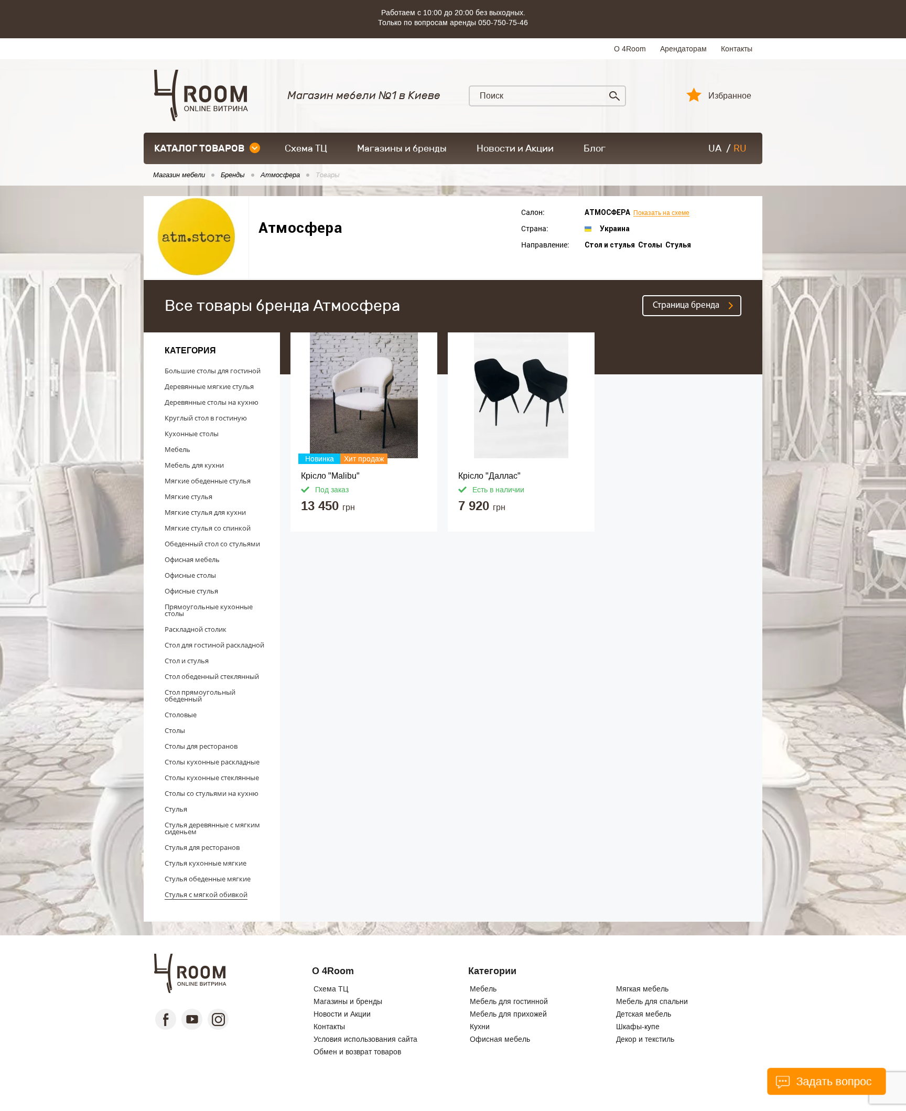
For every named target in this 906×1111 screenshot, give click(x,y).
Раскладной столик (195, 629)
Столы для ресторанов (201, 746)
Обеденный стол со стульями (212, 543)
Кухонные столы (192, 433)
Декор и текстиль (645, 1039)
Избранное (729, 96)
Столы (175, 730)
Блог (595, 148)
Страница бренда (686, 305)
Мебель (177, 449)
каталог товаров (199, 148)
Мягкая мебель (642, 989)
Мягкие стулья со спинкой (208, 528)
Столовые (181, 714)
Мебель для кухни (194, 465)
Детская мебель (643, 1014)
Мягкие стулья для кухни (205, 512)
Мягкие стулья (188, 496)
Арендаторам (683, 49)
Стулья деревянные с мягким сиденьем (212, 828)
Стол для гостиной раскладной (214, 645)
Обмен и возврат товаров (357, 1052)
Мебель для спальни (652, 1001)
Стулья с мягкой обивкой (206, 894)
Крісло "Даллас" (489, 475)
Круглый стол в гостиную (206, 418)
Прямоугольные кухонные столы (209, 610)
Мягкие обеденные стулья (208, 481)
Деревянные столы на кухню (211, 402)
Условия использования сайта (365, 1039)
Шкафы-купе (638, 1026)
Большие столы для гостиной (213, 370)
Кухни (480, 1026)
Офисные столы (190, 575)
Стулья (176, 809)
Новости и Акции (515, 148)
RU (740, 148)
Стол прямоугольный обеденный (200, 695)
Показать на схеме (661, 213)
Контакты (736, 49)
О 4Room (630, 49)
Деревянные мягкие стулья (209, 386)
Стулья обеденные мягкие (208, 878)
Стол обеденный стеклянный (212, 676)
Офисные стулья (191, 591)
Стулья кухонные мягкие (205, 863)
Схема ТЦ (306, 148)
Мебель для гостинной (509, 1001)
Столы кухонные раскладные (212, 762)
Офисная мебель (192, 559)
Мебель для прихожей (508, 1014)
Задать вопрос (833, 1081)
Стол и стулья (187, 660)
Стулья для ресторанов (202, 847)
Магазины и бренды (402, 148)
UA (714, 148)
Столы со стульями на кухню (211, 793)
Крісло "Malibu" (330, 475)
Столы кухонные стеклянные (212, 777)
